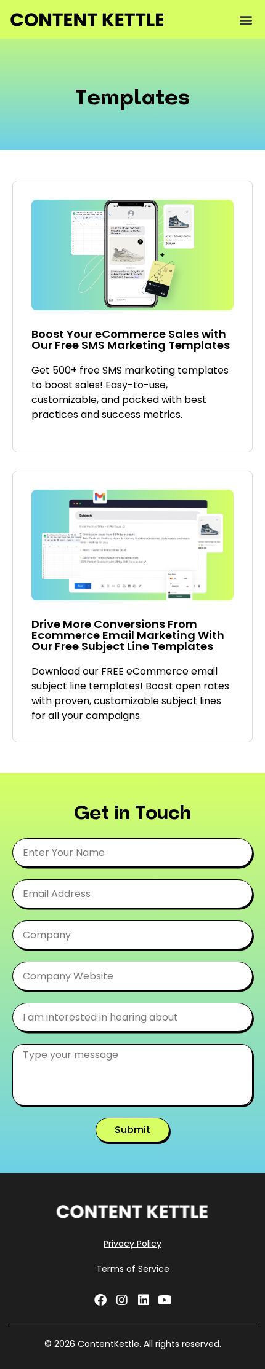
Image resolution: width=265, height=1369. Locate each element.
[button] (245, 19)
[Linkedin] (143, 1300)
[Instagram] (122, 1300)
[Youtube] (165, 1300)
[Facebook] (100, 1300)
